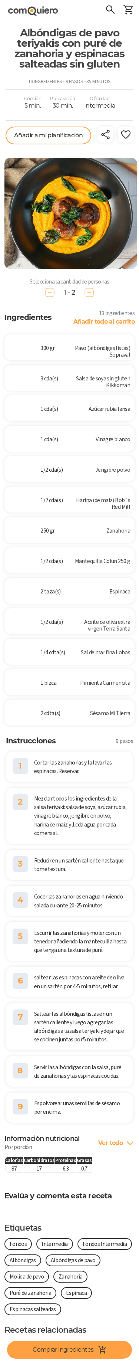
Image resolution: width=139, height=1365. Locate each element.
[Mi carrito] (128, 10)
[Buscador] (110, 10)
